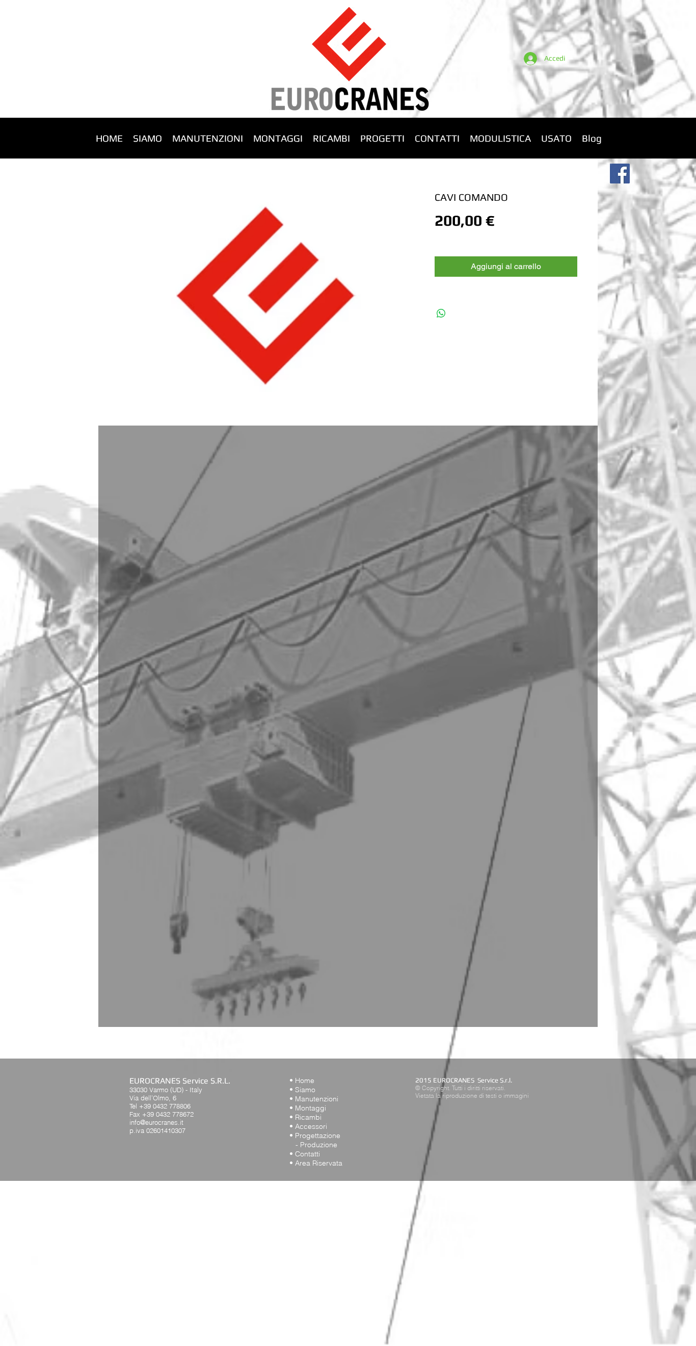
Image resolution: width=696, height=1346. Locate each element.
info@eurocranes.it (156, 1122)
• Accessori (308, 1126)
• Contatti (304, 1153)
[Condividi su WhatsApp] (441, 313)
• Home (301, 1080)
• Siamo (302, 1089)
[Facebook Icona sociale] (620, 173)
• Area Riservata (315, 1163)
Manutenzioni (316, 1098)
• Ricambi (305, 1117)
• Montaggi (307, 1108)
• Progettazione (314, 1135)
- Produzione (313, 1144)
